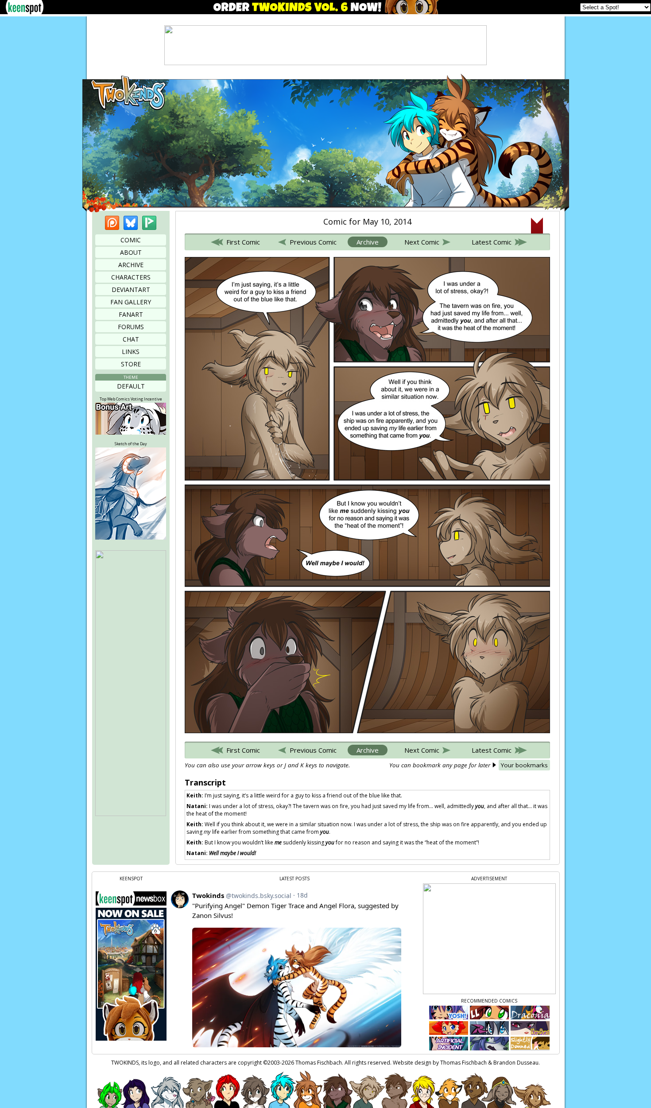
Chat (131, 339)
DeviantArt (131, 289)
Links (131, 351)
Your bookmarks (524, 765)
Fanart (131, 314)
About (131, 252)
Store (131, 364)
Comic (130, 240)
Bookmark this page (537, 225)
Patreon (112, 223)
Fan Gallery (130, 302)
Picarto (149, 223)
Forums (131, 327)
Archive (130, 264)
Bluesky (131, 223)
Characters (131, 277)
